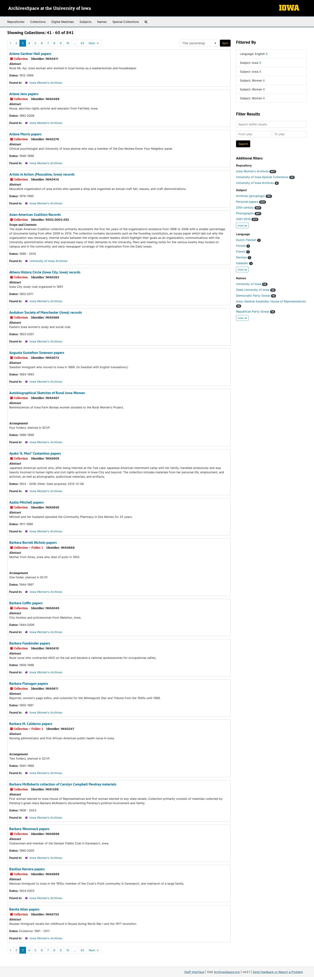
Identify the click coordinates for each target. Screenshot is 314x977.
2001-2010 (246, 219)
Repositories (15, 22)
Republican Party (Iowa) (255, 311)
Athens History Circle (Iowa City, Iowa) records (44, 272)
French (242, 251)
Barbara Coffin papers (26, 603)
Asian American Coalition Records (35, 214)
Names (102, 22)
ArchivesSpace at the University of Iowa (49, 8)
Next (94, 43)
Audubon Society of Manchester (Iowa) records (45, 312)
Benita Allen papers (24, 909)
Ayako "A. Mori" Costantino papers (35, 453)
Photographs (248, 213)
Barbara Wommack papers (29, 828)
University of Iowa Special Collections (264, 177)
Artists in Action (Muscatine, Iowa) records (42, 174)
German (243, 257)
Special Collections (125, 22)
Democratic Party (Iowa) (255, 295)
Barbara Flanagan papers (28, 683)
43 (82, 43)
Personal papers (250, 201)
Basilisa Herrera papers (27, 869)
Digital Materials (62, 22)
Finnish (242, 246)
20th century (248, 207)
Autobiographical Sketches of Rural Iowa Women (47, 392)
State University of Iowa (255, 290)
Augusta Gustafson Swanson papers (36, 352)
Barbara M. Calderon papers (30, 723)
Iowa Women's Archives (46, 82)
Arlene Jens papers (23, 94)
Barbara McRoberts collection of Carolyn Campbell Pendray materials (62, 784)
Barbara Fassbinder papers (29, 643)
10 (67, 43)
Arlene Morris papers (25, 134)
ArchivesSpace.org (227, 972)
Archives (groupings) (253, 196)
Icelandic (243, 263)
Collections (38, 22)
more (241, 225)
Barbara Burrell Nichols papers (33, 542)
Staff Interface (194, 972)
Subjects (85, 22)
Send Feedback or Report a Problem (278, 972)
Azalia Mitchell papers (26, 502)
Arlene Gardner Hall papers (30, 53)
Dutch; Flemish (247, 240)
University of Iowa (251, 284)
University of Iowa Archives (48, 261)
